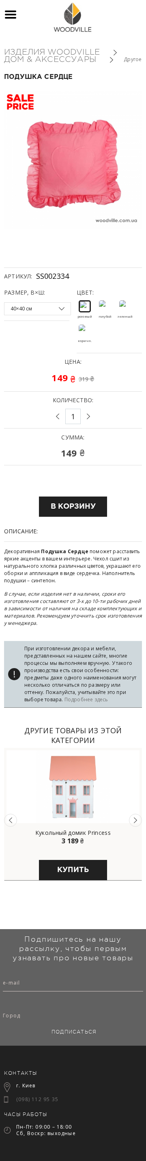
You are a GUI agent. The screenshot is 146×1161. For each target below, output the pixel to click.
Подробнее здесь (86, 699)
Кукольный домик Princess (73, 832)
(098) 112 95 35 (37, 1099)
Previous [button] (10, 820)
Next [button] (135, 820)
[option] (73, 814)
